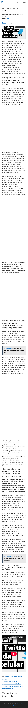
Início (4, 23)
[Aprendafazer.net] (4, 2)
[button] (18, 2)
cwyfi (8, 18)
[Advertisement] (14, 121)
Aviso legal (20, 703)
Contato (14, 705)
